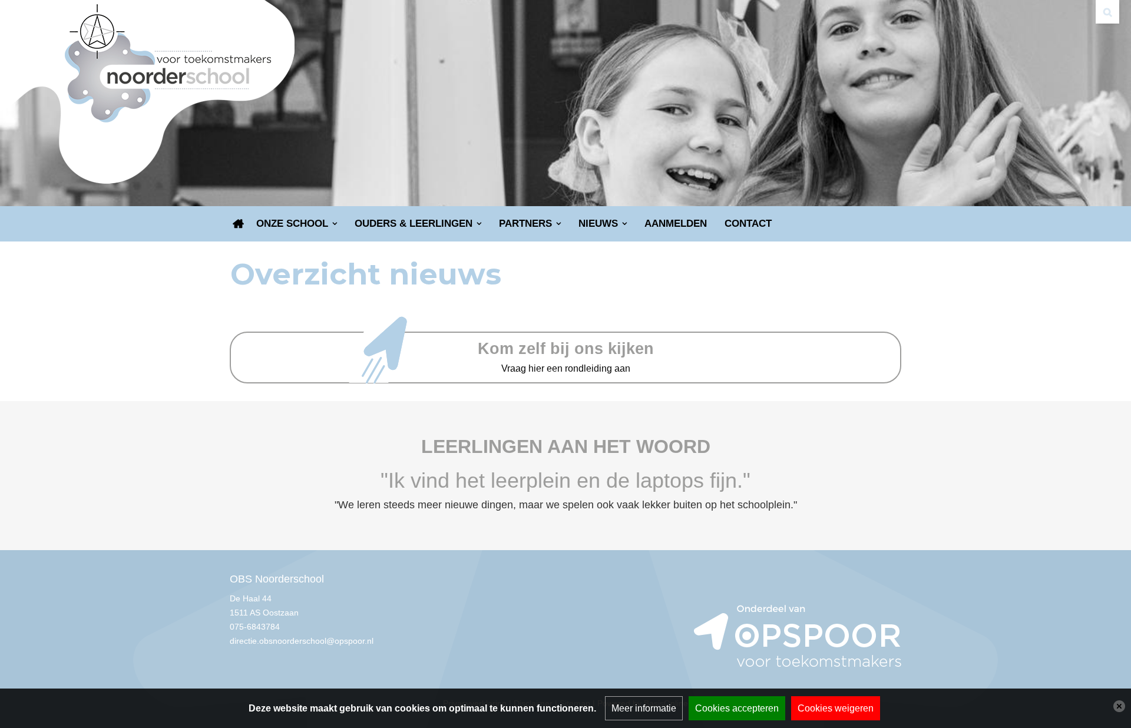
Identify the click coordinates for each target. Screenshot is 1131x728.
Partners (525, 223)
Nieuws (598, 223)
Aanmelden (675, 223)
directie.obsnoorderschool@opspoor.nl (301, 641)
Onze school (292, 223)
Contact (748, 223)
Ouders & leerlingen (413, 223)
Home (238, 223)
